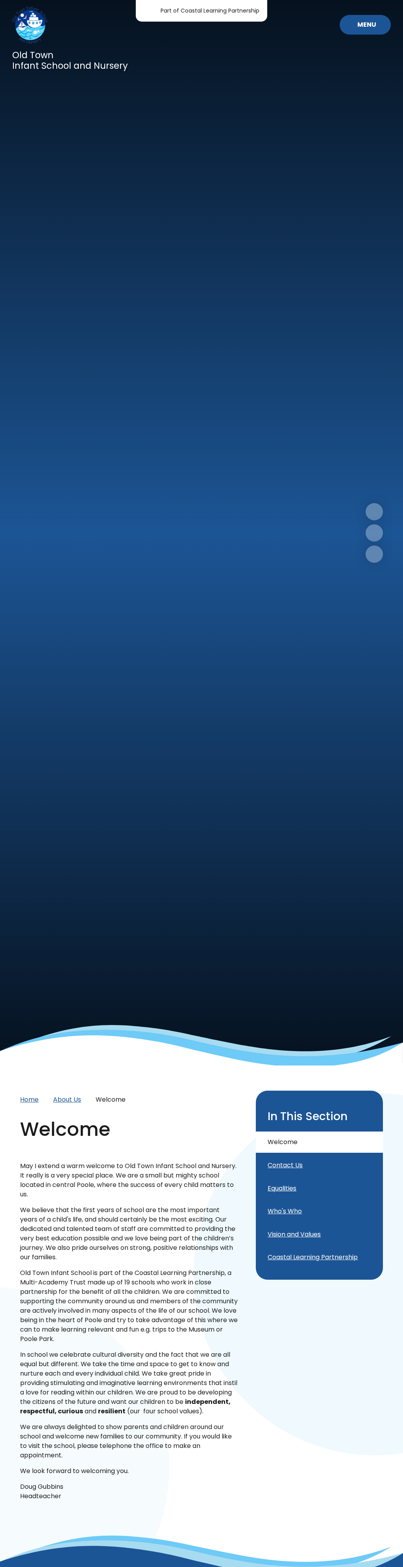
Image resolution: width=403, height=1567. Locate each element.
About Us (67, 1099)
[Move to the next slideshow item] (374, 511)
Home (29, 1099)
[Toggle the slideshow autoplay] (374, 554)
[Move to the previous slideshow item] (374, 533)
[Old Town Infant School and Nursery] (30, 25)
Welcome (111, 1099)
